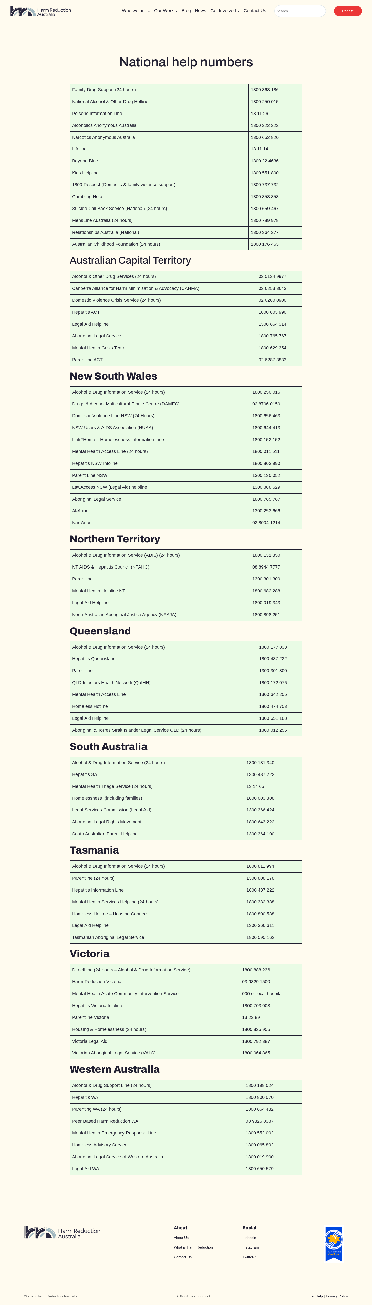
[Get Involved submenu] (238, 11)
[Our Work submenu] (176, 11)
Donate (348, 11)
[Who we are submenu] (149, 11)
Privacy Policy (337, 1296)
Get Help (316, 1296)
